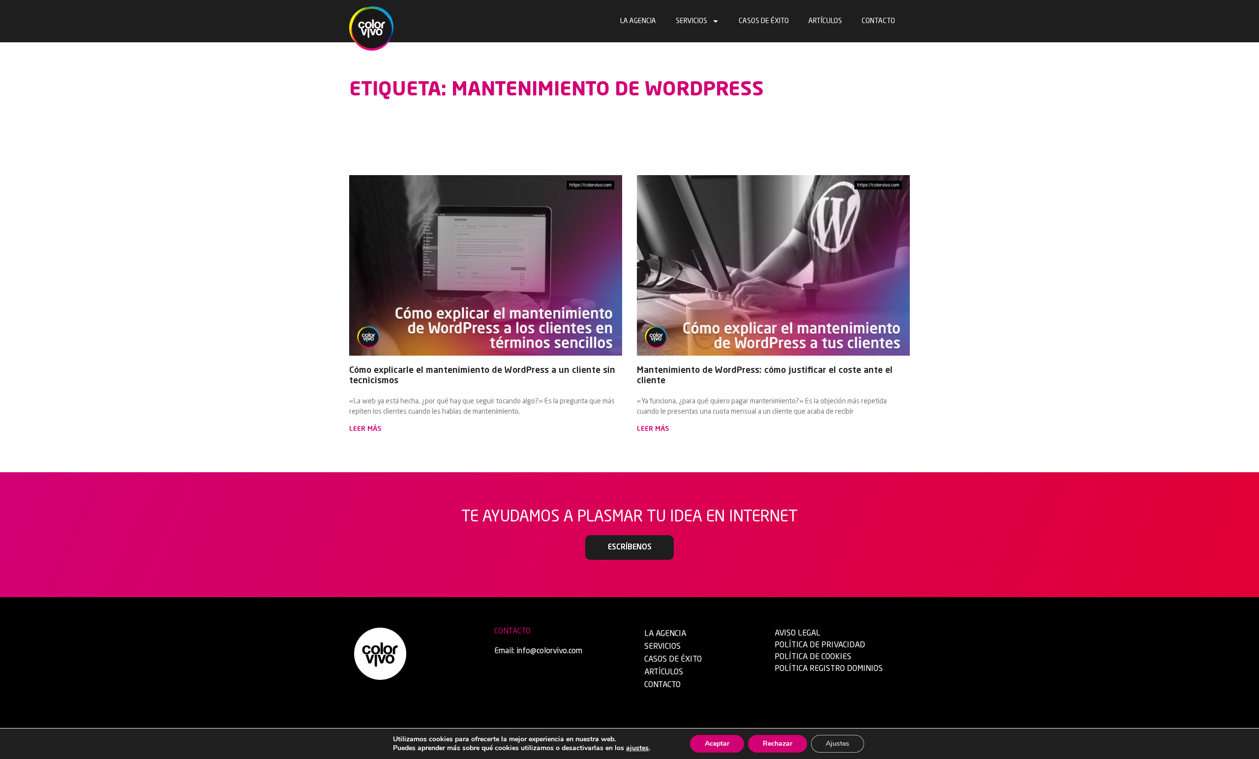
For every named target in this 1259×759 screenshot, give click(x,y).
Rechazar (777, 743)
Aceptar (717, 743)
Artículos (825, 21)
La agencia (638, 21)
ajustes (637, 748)
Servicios (691, 21)
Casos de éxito (764, 21)
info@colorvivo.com (549, 651)
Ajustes (837, 743)
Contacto (878, 21)
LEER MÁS (365, 428)
